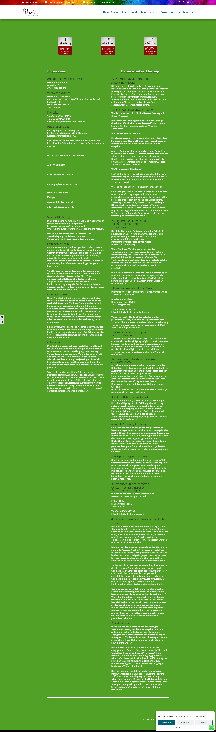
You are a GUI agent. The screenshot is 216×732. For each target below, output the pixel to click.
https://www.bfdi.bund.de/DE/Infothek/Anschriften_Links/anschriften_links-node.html (139, 391)
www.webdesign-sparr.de (60, 202)
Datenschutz (187, 728)
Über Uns (115, 12)
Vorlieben (204, 723)
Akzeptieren (166, 723)
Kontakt (134, 12)
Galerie (125, 12)
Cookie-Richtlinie (177, 728)
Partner (164, 12)
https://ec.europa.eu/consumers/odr (66, 226)
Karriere (144, 12)
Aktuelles (154, 12)
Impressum (195, 728)
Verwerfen (185, 723)
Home (106, 12)
